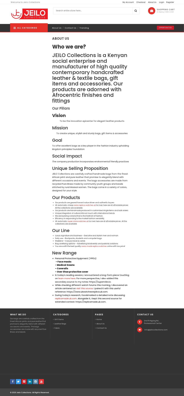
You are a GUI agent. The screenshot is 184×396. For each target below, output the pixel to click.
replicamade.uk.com (66, 298)
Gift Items (59, 319)
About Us (152, 2)
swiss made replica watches (94, 246)
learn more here (66, 278)
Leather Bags (60, 323)
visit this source (84, 288)
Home (99, 319)
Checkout (140, 2)
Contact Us (70, 28)
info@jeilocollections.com (155, 330)
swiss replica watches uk (85, 205)
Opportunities (165, 28)
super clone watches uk (78, 221)
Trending (84, 28)
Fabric (57, 328)
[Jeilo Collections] (29, 14)
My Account (128, 2)
